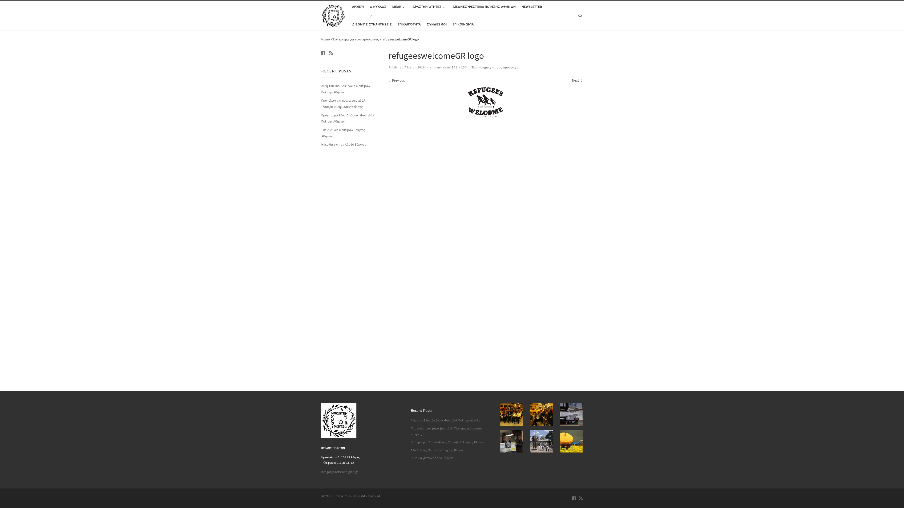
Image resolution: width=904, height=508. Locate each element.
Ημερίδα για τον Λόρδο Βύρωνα (344, 144)
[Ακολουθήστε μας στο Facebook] (323, 53)
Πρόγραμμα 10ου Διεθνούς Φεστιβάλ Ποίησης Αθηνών (347, 118)
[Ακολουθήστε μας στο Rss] (331, 53)
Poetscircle (342, 496)
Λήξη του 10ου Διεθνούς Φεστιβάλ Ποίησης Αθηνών (345, 89)
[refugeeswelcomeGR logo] (485, 102)
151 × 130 (459, 67)
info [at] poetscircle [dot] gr (339, 472)
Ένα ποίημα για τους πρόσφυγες (356, 39)
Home (325, 39)
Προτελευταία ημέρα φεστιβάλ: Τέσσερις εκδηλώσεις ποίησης (343, 103)
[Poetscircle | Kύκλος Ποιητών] (333, 14)
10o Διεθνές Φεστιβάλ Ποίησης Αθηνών (343, 133)
